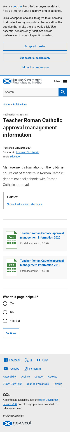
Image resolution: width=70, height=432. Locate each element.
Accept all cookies (35, 46)
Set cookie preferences (35, 67)
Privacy (57, 383)
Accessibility (10, 376)
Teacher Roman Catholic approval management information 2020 (42, 235)
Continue (11, 333)
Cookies (52, 376)
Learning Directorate (27, 152)
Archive (25, 376)
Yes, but (15, 321)
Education (15, 156)
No (12, 312)
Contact (38, 376)
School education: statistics (24, 204)
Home (6, 104)
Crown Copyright (12, 383)
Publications (20, 104)
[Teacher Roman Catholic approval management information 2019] (11, 267)
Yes (12, 303)
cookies (17, 6)
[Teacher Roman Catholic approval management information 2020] (11, 239)
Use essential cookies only (35, 57)
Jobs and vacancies (38, 383)
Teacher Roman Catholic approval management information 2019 (42, 263)
